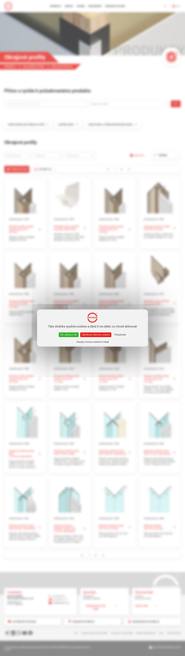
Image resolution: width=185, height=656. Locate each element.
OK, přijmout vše (68, 334)
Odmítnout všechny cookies (96, 334)
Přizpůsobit (120, 334)
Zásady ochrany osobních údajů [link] (92, 342)
